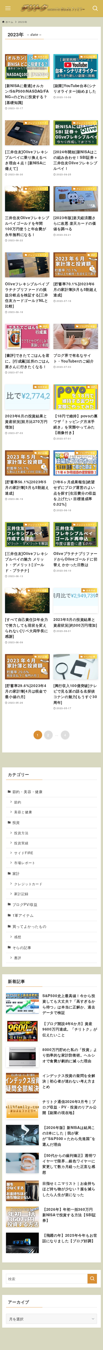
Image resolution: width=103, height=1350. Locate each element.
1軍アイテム (23, 915)
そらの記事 (21, 947)
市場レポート (24, 862)
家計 (16, 873)
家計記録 (21, 893)
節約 (17, 802)
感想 (17, 936)
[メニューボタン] (8, 8)
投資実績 (21, 843)
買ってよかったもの (29, 926)
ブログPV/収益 (25, 904)
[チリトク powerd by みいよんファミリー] (52, 8)
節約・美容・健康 (27, 791)
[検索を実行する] (92, 1279)
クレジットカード (28, 883)
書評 (17, 957)
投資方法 (21, 832)
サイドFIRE (23, 852)
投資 (16, 822)
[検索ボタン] (95, 8)
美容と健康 (23, 811)
